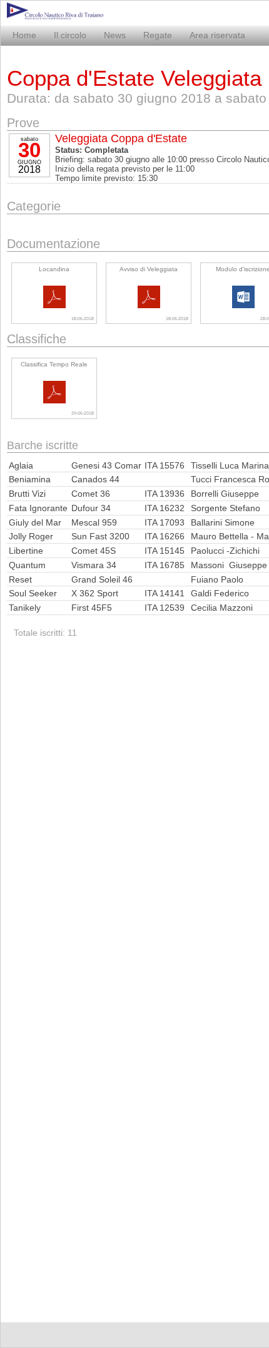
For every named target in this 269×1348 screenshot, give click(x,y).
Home (24, 35)
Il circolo (70, 35)
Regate (157, 35)
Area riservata (217, 35)
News (115, 35)
